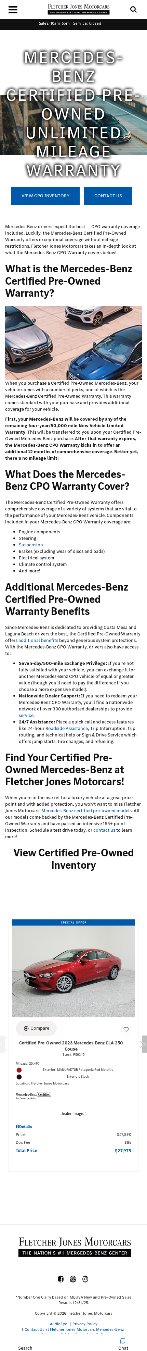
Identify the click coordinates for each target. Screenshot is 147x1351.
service (26, 715)
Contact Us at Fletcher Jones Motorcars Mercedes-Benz (74, 1329)
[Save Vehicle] (126, 1029)
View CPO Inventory (45, 196)
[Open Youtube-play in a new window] (73, 1279)
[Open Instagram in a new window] (85, 1279)
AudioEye (58, 1324)
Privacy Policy (84, 1324)
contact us (104, 830)
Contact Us (108, 196)
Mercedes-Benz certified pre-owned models (86, 810)
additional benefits (38, 640)
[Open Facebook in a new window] (61, 1279)
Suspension (31, 545)
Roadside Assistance (66, 728)
